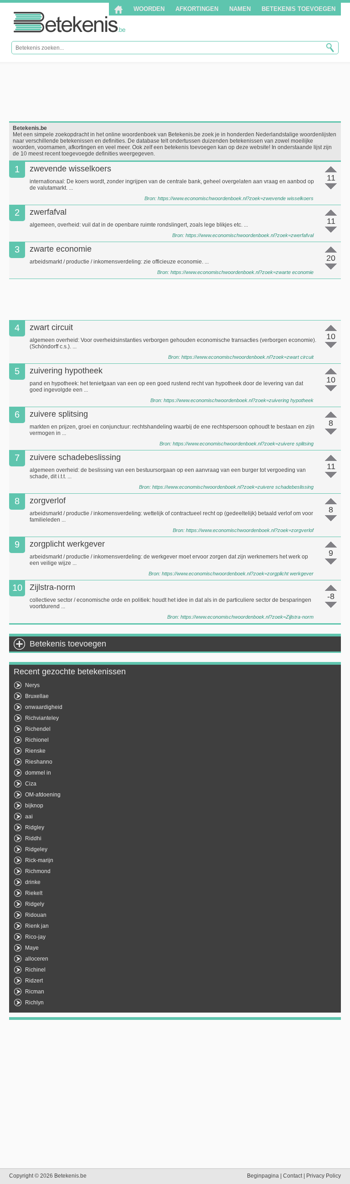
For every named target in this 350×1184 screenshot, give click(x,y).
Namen (240, 8)
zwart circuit (51, 327)
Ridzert (34, 980)
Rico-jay (35, 937)
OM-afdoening (43, 794)
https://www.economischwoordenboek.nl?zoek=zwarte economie (242, 272)
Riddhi (33, 838)
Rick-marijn (39, 860)
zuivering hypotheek (66, 370)
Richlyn (34, 1002)
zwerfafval (48, 212)
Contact (292, 1176)
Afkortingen (196, 8)
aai (29, 816)
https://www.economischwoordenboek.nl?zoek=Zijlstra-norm (247, 617)
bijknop (34, 805)
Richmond (38, 871)
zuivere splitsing (59, 414)
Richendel (38, 729)
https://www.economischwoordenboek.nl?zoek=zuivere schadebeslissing (233, 487)
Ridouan (35, 915)
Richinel (35, 970)
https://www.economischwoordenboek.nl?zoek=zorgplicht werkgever (238, 573)
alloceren (36, 959)
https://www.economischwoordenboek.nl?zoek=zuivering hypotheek (239, 400)
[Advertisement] (175, 91)
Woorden (149, 8)
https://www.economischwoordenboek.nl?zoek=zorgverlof (250, 530)
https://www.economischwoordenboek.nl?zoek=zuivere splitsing (243, 443)
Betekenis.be (69, 22)
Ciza (30, 784)
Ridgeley (36, 849)
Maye (32, 948)
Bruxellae (37, 696)
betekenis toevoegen (190, 147)
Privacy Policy (323, 1176)
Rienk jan (37, 926)
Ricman (34, 991)
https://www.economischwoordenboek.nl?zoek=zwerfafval (249, 235)
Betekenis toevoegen (298, 8)
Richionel (37, 740)
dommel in (38, 773)
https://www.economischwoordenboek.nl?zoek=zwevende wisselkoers (236, 198)
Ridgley (34, 827)
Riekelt (33, 893)
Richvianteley (42, 718)
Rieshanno (38, 762)
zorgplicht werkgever (67, 543)
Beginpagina (263, 1176)
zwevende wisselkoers (70, 168)
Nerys (32, 685)
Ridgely (34, 904)
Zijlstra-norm (52, 587)
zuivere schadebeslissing (75, 457)
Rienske (35, 751)
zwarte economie (61, 248)
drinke (33, 882)
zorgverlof (48, 500)
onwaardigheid (43, 707)
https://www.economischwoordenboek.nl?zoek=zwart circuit (247, 357)
